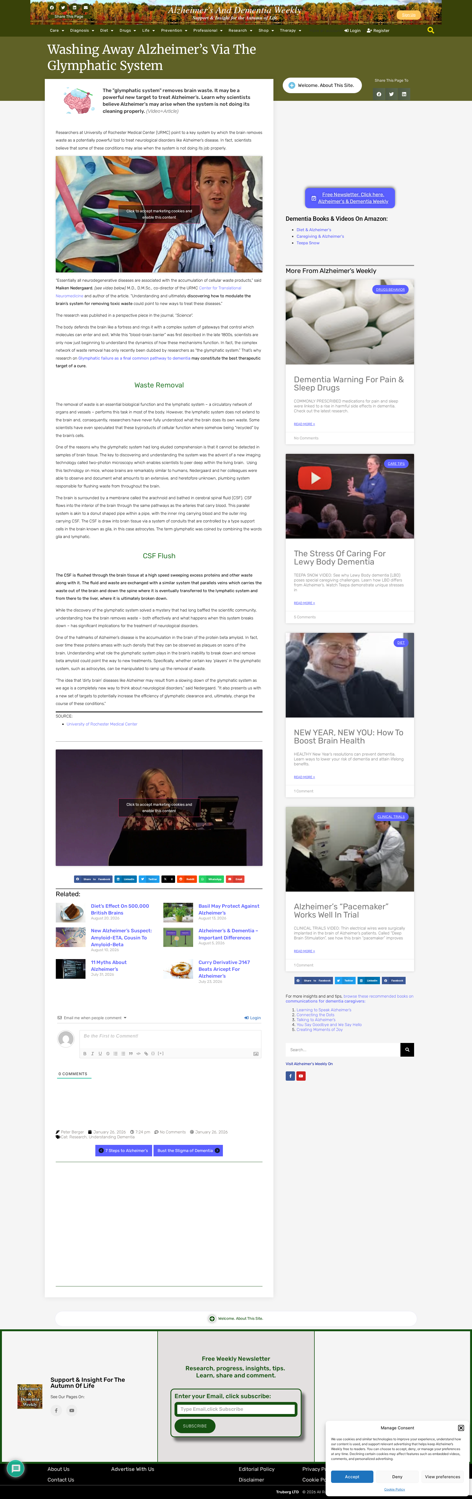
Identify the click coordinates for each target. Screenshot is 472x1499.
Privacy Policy (319, 1469)
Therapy (288, 30)
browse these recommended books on (350, 999)
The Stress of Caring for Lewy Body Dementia (339, 558)
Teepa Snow (308, 242)
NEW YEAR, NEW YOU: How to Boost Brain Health (348, 737)
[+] (161, 1053)
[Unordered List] (123, 1053)
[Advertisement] (159, 1224)
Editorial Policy (257, 1469)
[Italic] (92, 1053)
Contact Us (61, 1480)
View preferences (442, 1476)
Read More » (304, 424)
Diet (104, 30)
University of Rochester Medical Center (102, 724)
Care (54, 30)
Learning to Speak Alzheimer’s (324, 1009)
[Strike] (108, 1053)
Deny (397, 1476)
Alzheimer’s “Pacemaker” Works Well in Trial (341, 911)
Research (238, 30)
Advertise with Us (132, 1469)
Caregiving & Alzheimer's (320, 236)
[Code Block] (138, 1053)
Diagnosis (79, 30)
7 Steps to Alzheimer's (126, 1150)
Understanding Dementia (112, 1136)
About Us (59, 1469)
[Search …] (431, 31)
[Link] (146, 1053)
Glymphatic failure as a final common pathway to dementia (134, 358)
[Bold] (85, 1053)
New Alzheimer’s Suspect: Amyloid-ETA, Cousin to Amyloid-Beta (121, 937)
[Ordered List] (115, 1053)
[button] (461, 1428)
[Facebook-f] (290, 1076)
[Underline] (100, 1053)
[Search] (407, 1050)
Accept (352, 1476)
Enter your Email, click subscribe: (223, 1396)
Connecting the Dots (315, 1014)
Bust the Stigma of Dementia (185, 1150)
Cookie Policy (394, 1489)
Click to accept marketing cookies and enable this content (159, 214)
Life (146, 30)
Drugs (125, 30)
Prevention (171, 30)
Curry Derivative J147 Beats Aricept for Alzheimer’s (224, 969)
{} (153, 1053)
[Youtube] (301, 1076)
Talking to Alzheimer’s (316, 1019)
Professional (205, 30)
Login (255, 1017)
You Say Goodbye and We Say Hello (329, 1024)
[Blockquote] (131, 1053)
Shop (264, 30)
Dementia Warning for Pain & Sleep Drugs (349, 384)
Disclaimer (251, 1480)
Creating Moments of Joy (320, 1029)
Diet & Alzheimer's (314, 229)
